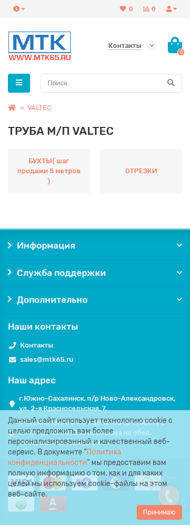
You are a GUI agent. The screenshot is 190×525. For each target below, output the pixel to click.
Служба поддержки (61, 273)
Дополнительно (52, 299)
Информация (46, 245)
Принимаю (159, 512)
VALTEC (39, 108)
